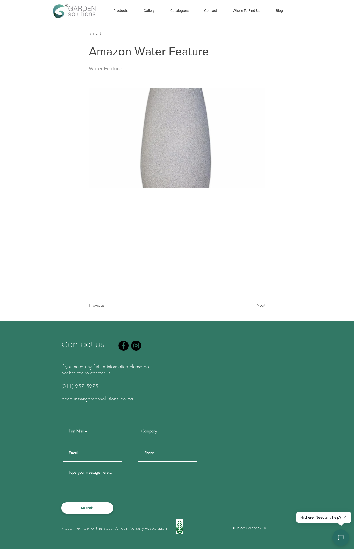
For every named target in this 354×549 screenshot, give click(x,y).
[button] (120, 10)
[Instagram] (136, 346)
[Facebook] (123, 346)
